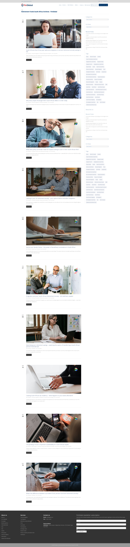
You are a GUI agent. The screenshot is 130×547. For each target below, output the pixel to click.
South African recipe (100, 94)
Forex (22, 523)
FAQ (2, 528)
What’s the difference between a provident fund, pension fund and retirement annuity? (52, 493)
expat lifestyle (88, 66)
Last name (78, 522)
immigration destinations (90, 71)
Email (77, 526)
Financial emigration (35, 53)
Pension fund (37, 151)
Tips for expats (102, 102)
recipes (101, 81)
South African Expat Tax (90, 89)
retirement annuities (89, 84)
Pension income (23, 530)
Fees (2, 526)
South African (94, 87)
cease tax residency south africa (91, 59)
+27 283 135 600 (48, 519)
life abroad (98, 71)
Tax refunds (23, 525)
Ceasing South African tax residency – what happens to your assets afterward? (49, 395)
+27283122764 (100, 1)
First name (78, 519)
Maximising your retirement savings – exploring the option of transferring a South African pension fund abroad (53, 346)
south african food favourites (99, 92)
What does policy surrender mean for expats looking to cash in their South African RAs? (52, 149)
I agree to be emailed (81, 529)
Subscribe (81, 531)
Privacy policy (3, 532)
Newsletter (45, 102)
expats (94, 66)
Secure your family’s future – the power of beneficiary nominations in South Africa (50, 247)
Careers (2, 530)
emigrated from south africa (91, 61)
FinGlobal (29, 53)
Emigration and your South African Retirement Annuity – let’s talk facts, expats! (49, 296)
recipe (97, 81)
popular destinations (101, 76)
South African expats (101, 87)
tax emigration (98, 99)
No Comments (54, 53)
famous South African (89, 69)
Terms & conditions (4, 534)
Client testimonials (4, 525)
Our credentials (4, 519)
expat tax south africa (100, 66)
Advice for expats (93, 56)
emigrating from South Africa (98, 64)
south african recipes (89, 97)
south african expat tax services (101, 89)
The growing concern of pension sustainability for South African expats (47, 444)
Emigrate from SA (89, 64)
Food (104, 69)
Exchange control (24, 528)
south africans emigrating (90, 99)
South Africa (88, 87)
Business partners (4, 523)
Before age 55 (34, 446)
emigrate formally (100, 61)
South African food (89, 92)
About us (3, 517)
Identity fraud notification (5, 538)
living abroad (104, 71)
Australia (99, 56)
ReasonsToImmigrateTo (90, 81)
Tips (97, 102)
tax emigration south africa (90, 102)
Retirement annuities (47, 53)
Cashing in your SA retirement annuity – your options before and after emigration (50, 198)
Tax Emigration (23, 519)
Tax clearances (23, 526)
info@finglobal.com (105, 1)
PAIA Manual (3, 536)
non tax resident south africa (91, 76)
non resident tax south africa (91, 74)
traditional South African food (91, 104)
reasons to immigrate (98, 79)
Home (22, 1)
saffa (106, 84)
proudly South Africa (89, 79)
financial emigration (98, 69)
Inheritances (23, 534)
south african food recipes (90, 94)
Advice (87, 56)
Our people (3, 521)
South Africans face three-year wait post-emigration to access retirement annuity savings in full (53, 51)
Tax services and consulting (48, 397)
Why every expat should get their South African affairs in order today (46, 100)
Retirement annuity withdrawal (26, 521)
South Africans (97, 97)
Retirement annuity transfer (99, 84)
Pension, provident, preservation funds (27, 532)
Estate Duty (34, 249)
